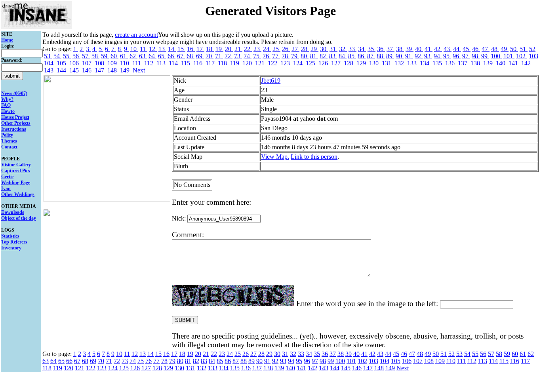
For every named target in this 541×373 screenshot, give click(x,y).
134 (425, 63)
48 (495, 49)
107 (87, 63)
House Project (15, 117)
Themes (9, 141)
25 (276, 49)
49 (505, 49)
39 (409, 49)
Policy (7, 135)
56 (76, 56)
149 (125, 70)
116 (198, 63)
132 (400, 63)
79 (295, 56)
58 (95, 56)
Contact (9, 147)
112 (149, 63)
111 (137, 63)
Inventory (11, 248)
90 (400, 56)
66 (171, 56)
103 (533, 56)
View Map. (275, 156)
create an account (136, 34)
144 (62, 70)
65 (162, 56)
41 (428, 49)
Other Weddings (17, 194)
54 (57, 56)
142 (526, 63)
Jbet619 (270, 80)
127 (336, 63)
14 (172, 49)
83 (333, 56)
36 (381, 49)
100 (496, 56)
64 (152, 56)
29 (314, 49)
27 (295, 49)
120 (247, 63)
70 (209, 56)
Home (7, 40)
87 (371, 56)
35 (371, 49)
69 (200, 56)
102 (521, 56)
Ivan (6, 188)
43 (447, 49)
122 (273, 63)
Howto (8, 111)
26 (286, 49)
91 (409, 56)
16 (191, 49)
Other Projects (15, 123)
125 (311, 63)
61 (124, 56)
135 (438, 63)
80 (305, 56)
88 (381, 56)
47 (486, 49)
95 (447, 56)
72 (228, 56)
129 (362, 63)
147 (100, 70)
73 (238, 56)
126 (324, 63)
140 (501, 63)
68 (190, 56)
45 (467, 49)
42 (438, 49)
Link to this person (314, 156)
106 (74, 63)
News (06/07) (14, 93)
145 (74, 70)
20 (229, 49)
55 (67, 56)
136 (450, 63)
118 (223, 63)
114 (174, 63)
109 (112, 63)
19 (219, 49)
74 (247, 56)
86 (362, 56)
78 (286, 56)
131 (387, 63)
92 (419, 56)
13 (162, 49)
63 (143, 56)
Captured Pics (15, 170)
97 (466, 56)
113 (161, 63)
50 (514, 49)
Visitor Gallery (16, 164)
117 (211, 63)
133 (412, 63)
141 (514, 63)
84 (343, 56)
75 (257, 56)
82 (324, 56)
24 (267, 49)
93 (428, 56)
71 (219, 56)
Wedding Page (15, 182)
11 (143, 49)
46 (476, 49)
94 (438, 56)
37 (390, 49)
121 (260, 63)
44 (457, 49)
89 (390, 56)
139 (488, 63)
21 (238, 49)
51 (524, 49)
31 (333, 49)
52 (532, 49)
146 (87, 70)
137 (463, 63)
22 (248, 49)
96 (457, 56)
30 (324, 49)
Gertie (7, 176)
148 (112, 70)
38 (400, 49)
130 (374, 63)
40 (419, 49)
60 (114, 56)
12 (153, 49)
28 (305, 49)
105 (62, 63)
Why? (7, 99)
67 (181, 56)
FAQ (6, 105)
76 (266, 56)
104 (49, 63)
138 (476, 63)
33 (352, 49)
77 (276, 56)
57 (86, 56)
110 (125, 63)
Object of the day (18, 218)
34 (362, 49)
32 (343, 49)
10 (134, 49)
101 (508, 56)
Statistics (10, 236)
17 (200, 49)
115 (186, 63)
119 (235, 63)
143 (49, 70)
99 (485, 56)
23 (257, 49)
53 (48, 56)
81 (314, 56)
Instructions (13, 129)
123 (285, 63)
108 (100, 63)
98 (476, 56)
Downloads (12, 212)
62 (133, 56)
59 (105, 56)
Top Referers (14, 242)
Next (139, 70)
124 (298, 63)
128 (349, 63)
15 (181, 49)
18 (210, 49)
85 (352, 56)
